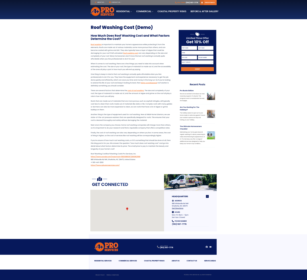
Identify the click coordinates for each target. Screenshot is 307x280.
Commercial (143, 11)
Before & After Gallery (204, 11)
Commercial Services (128, 261)
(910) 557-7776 (179, 224)
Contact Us (116, 2)
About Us (100, 2)
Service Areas (210, 261)
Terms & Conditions (112, 275)
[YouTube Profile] (210, 247)
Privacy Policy (100, 275)
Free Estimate (210, 2)
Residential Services (103, 261)
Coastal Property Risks (171, 11)
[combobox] (197, 62)
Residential (123, 11)
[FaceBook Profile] (206, 247)
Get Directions (177, 208)
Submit (197, 69)
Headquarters (180, 196)
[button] (127, 209)
